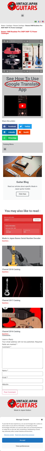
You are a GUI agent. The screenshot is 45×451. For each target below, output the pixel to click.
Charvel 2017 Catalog (11, 300)
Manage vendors (9, 435)
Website (5, 384)
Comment (6, 347)
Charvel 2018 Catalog (11, 269)
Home (3, 25)
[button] (42, 420)
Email (5, 377)
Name (5, 370)
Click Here (22, 194)
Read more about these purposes (24, 435)
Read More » (5, 241)
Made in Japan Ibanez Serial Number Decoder (21, 238)
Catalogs (9, 25)
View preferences (22, 446)
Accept (22, 440)
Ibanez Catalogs (18, 25)
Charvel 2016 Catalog (11, 331)
